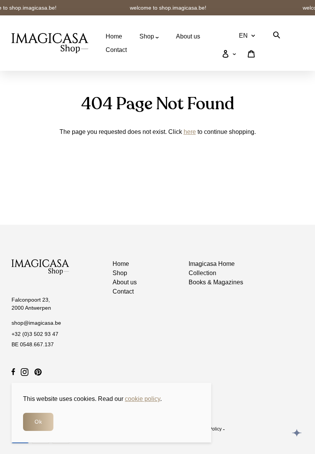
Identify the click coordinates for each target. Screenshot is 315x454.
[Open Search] (276, 36)
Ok (38, 422)
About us (188, 36)
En (243, 35)
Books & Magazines (216, 282)
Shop (147, 36)
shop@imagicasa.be (36, 322)
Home (114, 36)
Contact (116, 50)
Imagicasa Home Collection (212, 268)
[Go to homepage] (50, 43)
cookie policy (142, 399)
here (190, 132)
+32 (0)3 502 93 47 (35, 334)
